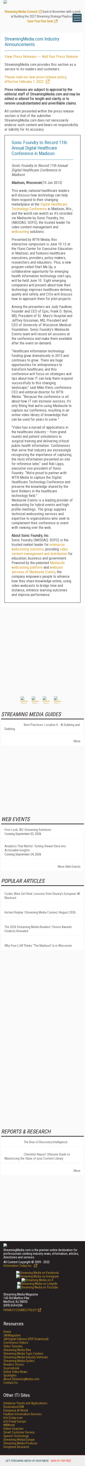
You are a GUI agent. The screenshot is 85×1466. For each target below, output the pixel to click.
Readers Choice (13, 1364)
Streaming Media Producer (20, 1443)
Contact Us (10, 1383)
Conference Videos (15, 1342)
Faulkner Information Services (22, 1414)
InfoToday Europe (14, 1421)
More (77, 741)
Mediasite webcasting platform (38, 565)
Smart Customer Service (19, 1432)
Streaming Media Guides (18, 1361)
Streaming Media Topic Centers (23, 1353)
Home (7, 1332)
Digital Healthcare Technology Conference (39, 206)
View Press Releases (21, 56)
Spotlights (10, 1375)
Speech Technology (16, 1436)
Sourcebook (11, 1368)
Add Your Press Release (60, 56)
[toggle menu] (77, 18)
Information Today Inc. (18, 1265)
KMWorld (9, 1425)
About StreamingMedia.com (21, 1379)
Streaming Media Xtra (17, 1350)
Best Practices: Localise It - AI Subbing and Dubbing (42, 727)
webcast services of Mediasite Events (37, 569)
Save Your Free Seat (40, 21)
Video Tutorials (13, 1346)
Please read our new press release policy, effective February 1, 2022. (36, 79)
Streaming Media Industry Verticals (25, 1357)
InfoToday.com (13, 1418)
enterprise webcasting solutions (38, 546)
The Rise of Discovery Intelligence (46, 1142)
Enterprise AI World (15, 1410)
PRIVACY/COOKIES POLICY (20, 1310)
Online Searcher (13, 1428)
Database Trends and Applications (25, 1403)
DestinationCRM (13, 1407)
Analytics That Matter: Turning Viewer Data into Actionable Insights (35, 848)
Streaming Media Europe (19, 1439)
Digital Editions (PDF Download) (26, 1339)
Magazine (12, 1335)
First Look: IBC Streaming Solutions (28, 830)
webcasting (20, 231)
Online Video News (15, 1372)
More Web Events (69, 867)
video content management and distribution (40, 551)
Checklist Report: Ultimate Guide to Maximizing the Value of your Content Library (37, 1156)
